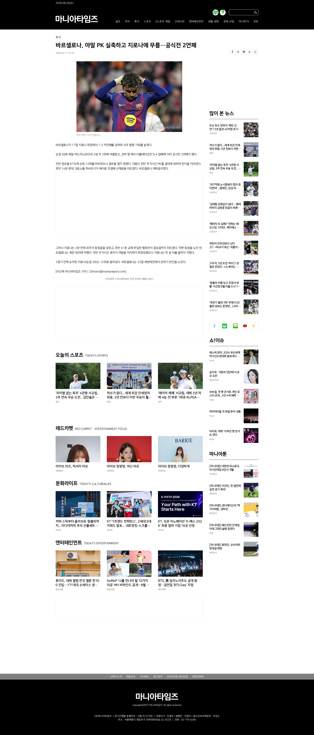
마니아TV (244, 21)
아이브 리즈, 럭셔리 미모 (72, 466)
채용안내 (130, 676)
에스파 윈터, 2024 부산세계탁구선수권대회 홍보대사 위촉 (224, 354)
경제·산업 (228, 21)
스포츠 (147, 21)
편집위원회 (198, 676)
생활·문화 (213, 21)
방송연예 (59, 589)
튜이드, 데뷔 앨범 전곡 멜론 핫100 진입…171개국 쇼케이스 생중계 (77, 583)
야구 (127, 21)
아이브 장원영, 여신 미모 (123, 466)
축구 (136, 21)
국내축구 (213, 474)
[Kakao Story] (253, 326)
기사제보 (144, 676)
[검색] (255, 12)
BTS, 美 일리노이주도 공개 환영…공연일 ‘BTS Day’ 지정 (177, 583)
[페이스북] (232, 52)
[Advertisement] (97, 203)
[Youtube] (245, 326)
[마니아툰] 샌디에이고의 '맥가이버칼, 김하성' (224, 507)
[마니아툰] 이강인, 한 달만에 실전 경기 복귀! (225, 487)
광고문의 (157, 676)
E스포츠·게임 (163, 21)
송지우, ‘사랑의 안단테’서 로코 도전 (224, 374)
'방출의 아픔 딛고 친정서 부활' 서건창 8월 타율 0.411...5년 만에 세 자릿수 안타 (224, 284)
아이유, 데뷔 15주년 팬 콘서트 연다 (224, 433)
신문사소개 (116, 676)
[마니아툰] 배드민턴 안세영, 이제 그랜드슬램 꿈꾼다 (224, 527)
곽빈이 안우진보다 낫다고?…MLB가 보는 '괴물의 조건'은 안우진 (224, 245)
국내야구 (213, 133)
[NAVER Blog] (235, 326)
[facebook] (214, 326)
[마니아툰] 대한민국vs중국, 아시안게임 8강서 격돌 (224, 468)
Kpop (211, 360)
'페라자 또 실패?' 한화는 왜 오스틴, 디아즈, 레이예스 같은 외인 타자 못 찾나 (224, 225)
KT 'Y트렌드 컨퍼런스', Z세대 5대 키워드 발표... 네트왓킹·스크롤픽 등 (129, 524)
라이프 (58, 530)
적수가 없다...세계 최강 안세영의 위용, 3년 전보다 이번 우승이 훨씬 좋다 (129, 395)
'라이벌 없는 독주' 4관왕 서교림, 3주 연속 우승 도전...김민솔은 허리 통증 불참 (77, 395)
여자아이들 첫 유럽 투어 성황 (225, 411)
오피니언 (179, 21)
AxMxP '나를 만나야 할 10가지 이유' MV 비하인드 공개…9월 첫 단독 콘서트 (128, 583)
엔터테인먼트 (196, 21)
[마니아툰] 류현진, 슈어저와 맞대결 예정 (224, 546)
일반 (109, 402)
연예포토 (59, 471)
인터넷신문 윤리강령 (177, 676)
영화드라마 (214, 380)
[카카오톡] (244, 52)
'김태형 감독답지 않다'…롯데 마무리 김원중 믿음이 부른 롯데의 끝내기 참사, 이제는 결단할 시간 (225, 206)
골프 (118, 21)
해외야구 (213, 513)
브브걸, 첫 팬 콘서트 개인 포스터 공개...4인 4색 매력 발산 (224, 393)
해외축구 (213, 494)
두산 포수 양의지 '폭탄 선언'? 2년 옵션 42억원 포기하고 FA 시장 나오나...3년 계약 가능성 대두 (224, 127)
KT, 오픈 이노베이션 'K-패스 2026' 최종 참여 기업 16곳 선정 (180, 523)
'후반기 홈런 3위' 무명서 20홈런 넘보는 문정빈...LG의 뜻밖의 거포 (224, 304)
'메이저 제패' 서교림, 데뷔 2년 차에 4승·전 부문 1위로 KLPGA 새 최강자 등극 (179, 395)
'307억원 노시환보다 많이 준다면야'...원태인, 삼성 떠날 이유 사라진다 (225, 186)
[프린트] (255, 52)
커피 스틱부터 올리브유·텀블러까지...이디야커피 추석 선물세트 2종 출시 (78, 524)
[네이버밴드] (249, 52)
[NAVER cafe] (224, 326)
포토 (256, 21)
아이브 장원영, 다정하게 (174, 466)
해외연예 (162, 589)
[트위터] (238, 52)
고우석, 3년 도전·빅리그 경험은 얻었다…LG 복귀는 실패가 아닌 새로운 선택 (224, 265)
